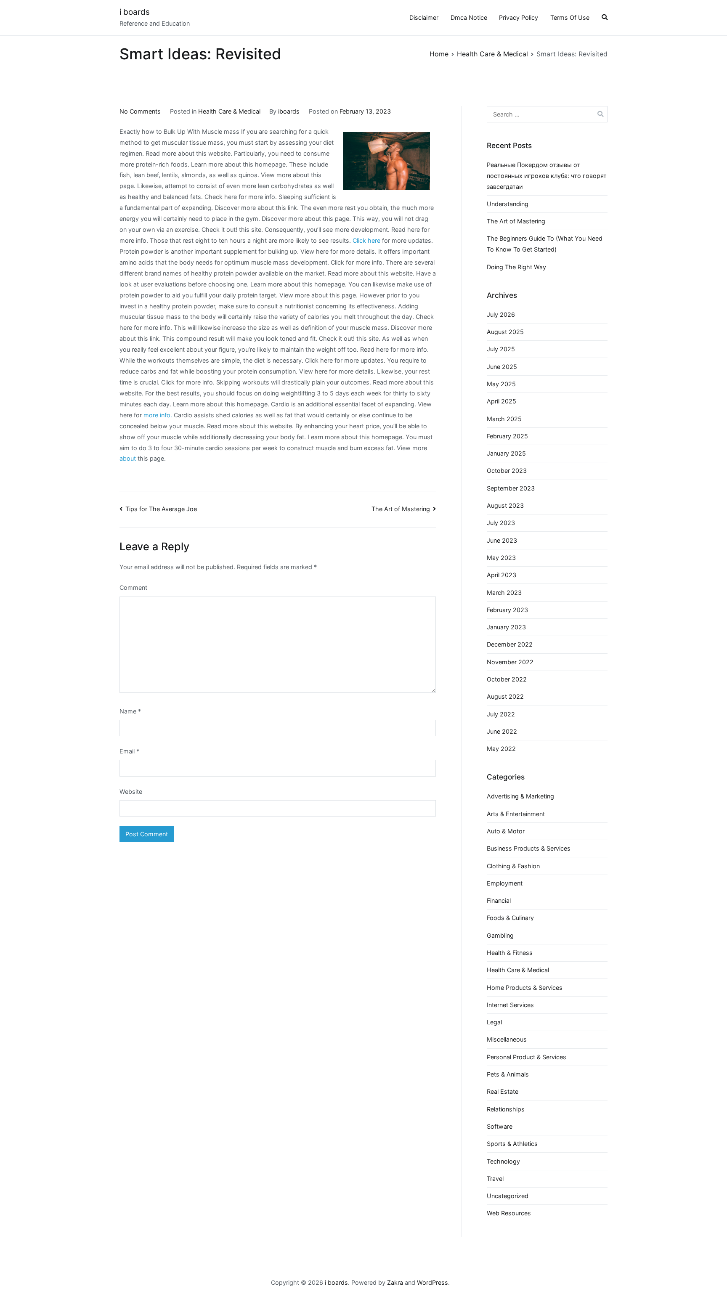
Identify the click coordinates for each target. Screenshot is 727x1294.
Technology (503, 1161)
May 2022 (501, 748)
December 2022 (510, 644)
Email (129, 751)
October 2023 (507, 470)
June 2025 (502, 366)
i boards (134, 12)
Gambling (500, 935)
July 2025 (501, 349)
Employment (505, 883)
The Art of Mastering (400, 508)
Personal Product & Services (526, 1057)
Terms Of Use (569, 17)
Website (130, 791)
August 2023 (505, 505)
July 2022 (501, 714)
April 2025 (501, 401)
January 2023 (506, 627)
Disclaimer (423, 17)
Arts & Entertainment (516, 813)
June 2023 (502, 540)
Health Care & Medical (229, 111)
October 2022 (507, 679)
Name (130, 711)
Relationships (506, 1109)
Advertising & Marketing (520, 796)
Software (499, 1126)
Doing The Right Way (516, 266)
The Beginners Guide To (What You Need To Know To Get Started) (544, 244)
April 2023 (501, 574)
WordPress (432, 1282)
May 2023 (501, 557)
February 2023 (507, 609)
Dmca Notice (469, 17)
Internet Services (510, 1004)
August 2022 (505, 696)
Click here (366, 240)
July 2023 (501, 522)
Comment (133, 587)
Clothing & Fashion (513, 866)
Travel (495, 1178)
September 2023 (511, 488)
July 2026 (501, 314)
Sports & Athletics (512, 1143)
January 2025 (506, 453)
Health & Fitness (510, 952)
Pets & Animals (508, 1074)
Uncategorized (507, 1195)
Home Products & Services (524, 987)
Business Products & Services (528, 848)
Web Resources (509, 1213)
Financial (499, 900)
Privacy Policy (518, 17)
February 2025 (507, 436)
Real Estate (502, 1091)
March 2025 (504, 418)
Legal (494, 1022)
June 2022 (502, 731)
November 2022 (510, 662)
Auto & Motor (506, 831)
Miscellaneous (507, 1039)
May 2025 (501, 383)
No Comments (140, 111)
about (127, 458)
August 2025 (505, 331)
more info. (157, 415)
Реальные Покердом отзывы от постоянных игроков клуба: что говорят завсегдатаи (547, 175)
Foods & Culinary (510, 917)
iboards (289, 111)
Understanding (507, 203)
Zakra (395, 1282)
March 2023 (504, 592)
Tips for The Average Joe (161, 508)
